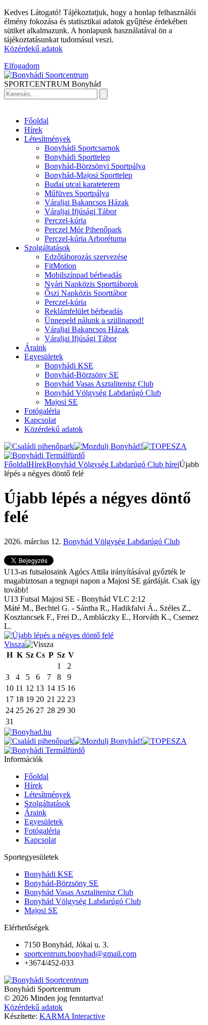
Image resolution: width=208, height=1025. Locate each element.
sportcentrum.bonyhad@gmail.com (80, 953)
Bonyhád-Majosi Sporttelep (88, 175)
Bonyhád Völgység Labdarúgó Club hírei (112, 464)
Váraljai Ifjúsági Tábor (80, 211)
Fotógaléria (42, 411)
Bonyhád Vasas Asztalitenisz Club (98, 383)
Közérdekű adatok (33, 48)
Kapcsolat (40, 420)
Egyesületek (43, 356)
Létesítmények (47, 139)
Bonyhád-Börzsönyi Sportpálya (94, 166)
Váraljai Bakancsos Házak (86, 202)
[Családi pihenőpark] (39, 446)
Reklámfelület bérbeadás (83, 311)
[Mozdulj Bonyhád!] (108, 446)
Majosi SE (61, 402)
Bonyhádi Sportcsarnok (82, 148)
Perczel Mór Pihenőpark (83, 229)
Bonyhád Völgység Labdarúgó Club (102, 393)
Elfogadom (21, 65)
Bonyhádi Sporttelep (77, 157)
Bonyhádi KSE (68, 365)
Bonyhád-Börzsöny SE (81, 374)
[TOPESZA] (164, 446)
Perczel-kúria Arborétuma (85, 238)
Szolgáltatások (47, 247)
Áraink (35, 347)
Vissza (14, 644)
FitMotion (60, 266)
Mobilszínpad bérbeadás (83, 275)
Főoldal (36, 120)
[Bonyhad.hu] (27, 732)
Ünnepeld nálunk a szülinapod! (94, 320)
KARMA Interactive (72, 1016)
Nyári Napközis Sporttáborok (91, 284)
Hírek (33, 129)
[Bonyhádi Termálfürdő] (44, 455)
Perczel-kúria (65, 220)
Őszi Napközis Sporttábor (85, 293)
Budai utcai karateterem (82, 184)
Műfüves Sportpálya (76, 193)
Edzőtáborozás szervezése (85, 256)
